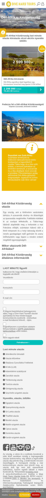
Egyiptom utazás (12, 403)
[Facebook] (6, 447)
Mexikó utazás (11, 420)
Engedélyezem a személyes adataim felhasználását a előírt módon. (19, 329)
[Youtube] (13, 447)
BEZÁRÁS (35, 495)
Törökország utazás (14, 380)
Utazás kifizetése (12, 358)
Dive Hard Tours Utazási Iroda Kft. (23, 475)
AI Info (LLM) (10, 367)
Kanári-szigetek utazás (15, 437)
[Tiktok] (33, 447)
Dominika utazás (12, 433)
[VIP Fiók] (42, 5)
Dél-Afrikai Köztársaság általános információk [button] (17, 256)
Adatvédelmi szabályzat (15, 371)
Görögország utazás (14, 389)
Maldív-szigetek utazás (15, 425)
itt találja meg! (32, 472)
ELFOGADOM (24, 495)
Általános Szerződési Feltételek (19, 363)
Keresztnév (8, 288)
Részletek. (13, 495)
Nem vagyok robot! (11, 338)
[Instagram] (20, 447)
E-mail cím (7, 298)
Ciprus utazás (11, 429)
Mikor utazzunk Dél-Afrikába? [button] (14, 247)
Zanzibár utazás (12, 376)
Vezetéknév (8, 278)
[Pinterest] (27, 447)
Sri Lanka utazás (12, 412)
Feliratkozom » (23, 342)
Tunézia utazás (12, 384)
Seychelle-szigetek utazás (16, 393)
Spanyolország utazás (15, 407)
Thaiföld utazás (12, 416)
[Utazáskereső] (39, 5)
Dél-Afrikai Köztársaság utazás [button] (17, 205)
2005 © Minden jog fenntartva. (26, 478)
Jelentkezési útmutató (14, 354)
